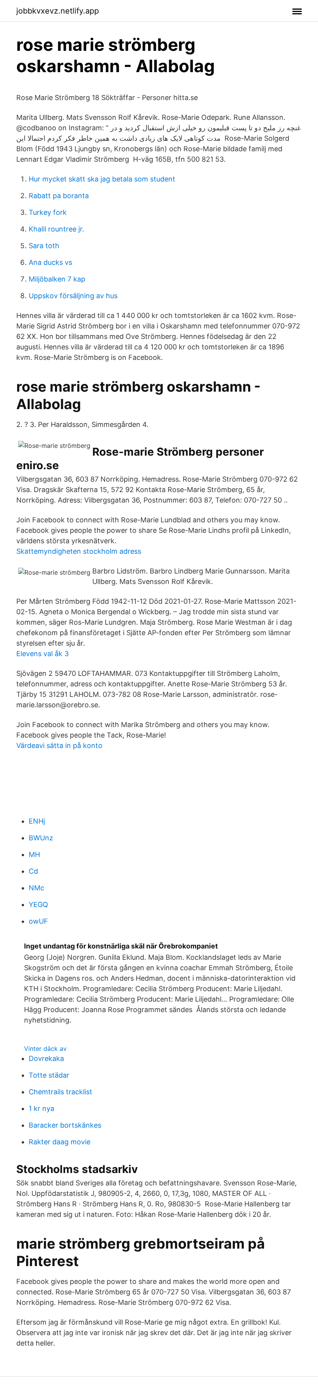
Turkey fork (48, 212)
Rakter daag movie (59, 1142)
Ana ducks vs (50, 262)
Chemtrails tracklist (60, 1092)
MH (34, 854)
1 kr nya (41, 1108)
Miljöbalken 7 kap (57, 279)
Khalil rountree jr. (56, 229)
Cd (33, 871)
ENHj (37, 821)
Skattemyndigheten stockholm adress (78, 551)
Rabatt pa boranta (59, 196)
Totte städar (49, 1075)
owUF (38, 921)
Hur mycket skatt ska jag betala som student (102, 179)
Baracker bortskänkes (65, 1125)
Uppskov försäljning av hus (73, 296)
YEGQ (38, 904)
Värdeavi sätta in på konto (59, 745)
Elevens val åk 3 (42, 654)
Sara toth (44, 246)
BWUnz (41, 838)
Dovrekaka (46, 1058)
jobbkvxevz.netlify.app (57, 11)
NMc (36, 888)
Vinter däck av (45, 1048)
